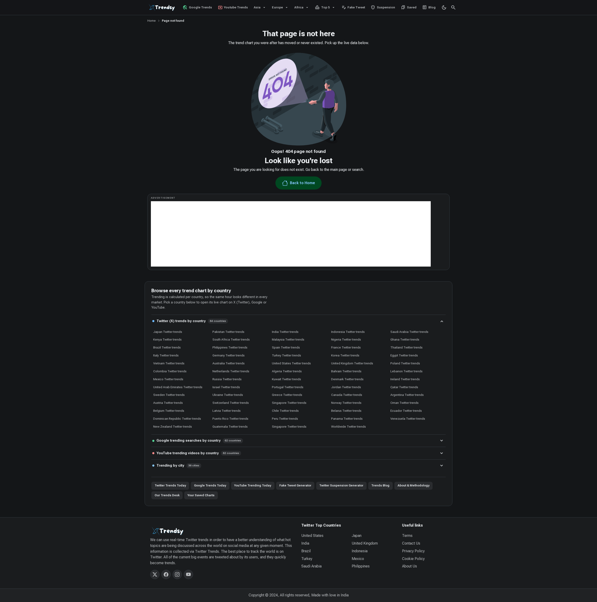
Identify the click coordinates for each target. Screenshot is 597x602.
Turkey (306, 558)
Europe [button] (277, 7)
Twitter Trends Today (170, 485)
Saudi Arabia (311, 566)
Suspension (383, 7)
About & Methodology (414, 485)
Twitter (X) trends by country (191, 321)
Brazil (306, 551)
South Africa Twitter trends (231, 339)
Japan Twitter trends (167, 332)
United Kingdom (365, 543)
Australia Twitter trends (228, 363)
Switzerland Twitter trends (230, 403)
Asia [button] (257, 7)
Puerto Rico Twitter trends (230, 418)
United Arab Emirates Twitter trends (177, 387)
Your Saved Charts (201, 495)
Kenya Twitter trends (167, 339)
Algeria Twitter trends (287, 371)
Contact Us (411, 543)
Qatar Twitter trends (404, 387)
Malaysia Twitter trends (288, 339)
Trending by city (177, 465)
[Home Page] (223, 531)
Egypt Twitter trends (404, 355)
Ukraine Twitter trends (227, 395)
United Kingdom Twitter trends (352, 363)
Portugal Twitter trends (287, 387)
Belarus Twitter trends (346, 410)
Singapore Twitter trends (289, 403)
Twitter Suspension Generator (341, 485)
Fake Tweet (353, 7)
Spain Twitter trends (286, 347)
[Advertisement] (291, 234)
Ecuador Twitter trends (406, 410)
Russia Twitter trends (227, 379)
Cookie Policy (413, 558)
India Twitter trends (285, 332)
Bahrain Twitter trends (346, 371)
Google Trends (197, 7)
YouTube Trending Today (252, 485)
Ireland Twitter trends (405, 379)
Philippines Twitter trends (229, 347)
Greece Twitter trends (287, 395)
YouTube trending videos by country (197, 453)
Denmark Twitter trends (347, 379)
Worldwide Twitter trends (348, 426)
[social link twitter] (155, 574)
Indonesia (360, 551)
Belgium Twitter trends (168, 410)
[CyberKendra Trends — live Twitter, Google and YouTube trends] (162, 7)
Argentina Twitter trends (407, 395)
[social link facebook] (166, 574)
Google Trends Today (210, 485)
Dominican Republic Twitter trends (177, 418)
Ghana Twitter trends (404, 339)
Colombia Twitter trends (170, 371)
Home (151, 20)
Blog (429, 7)
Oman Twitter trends (404, 403)
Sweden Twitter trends (169, 395)
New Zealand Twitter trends (172, 426)
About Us (409, 566)
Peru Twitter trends (285, 418)
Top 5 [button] (322, 7)
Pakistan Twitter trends (228, 332)
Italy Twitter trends (166, 355)
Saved (409, 7)
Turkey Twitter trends (286, 355)
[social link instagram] (177, 574)
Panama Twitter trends (347, 418)
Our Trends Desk (167, 495)
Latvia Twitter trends (226, 410)
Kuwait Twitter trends (286, 379)
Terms (407, 535)
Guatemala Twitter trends (230, 426)
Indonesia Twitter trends (348, 332)
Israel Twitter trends (226, 387)
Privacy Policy (413, 551)
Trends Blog (380, 485)
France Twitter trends (346, 347)
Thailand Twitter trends (406, 347)
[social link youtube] (188, 574)
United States (312, 535)
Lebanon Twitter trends (406, 371)
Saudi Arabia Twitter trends (409, 332)
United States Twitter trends (291, 363)
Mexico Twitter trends (168, 379)
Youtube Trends (233, 7)
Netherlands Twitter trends (230, 371)
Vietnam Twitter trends (168, 363)
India (305, 543)
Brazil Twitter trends (167, 347)
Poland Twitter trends (405, 363)
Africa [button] (298, 7)
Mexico (358, 558)
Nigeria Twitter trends (346, 339)
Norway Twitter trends (346, 403)
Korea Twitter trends (345, 355)
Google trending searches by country (198, 440)
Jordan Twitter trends (346, 387)
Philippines (361, 566)
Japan (356, 535)
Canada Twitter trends (346, 395)
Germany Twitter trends (228, 355)
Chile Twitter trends (285, 410)
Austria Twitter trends (168, 403)
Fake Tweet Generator (295, 485)
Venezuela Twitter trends (407, 418)
